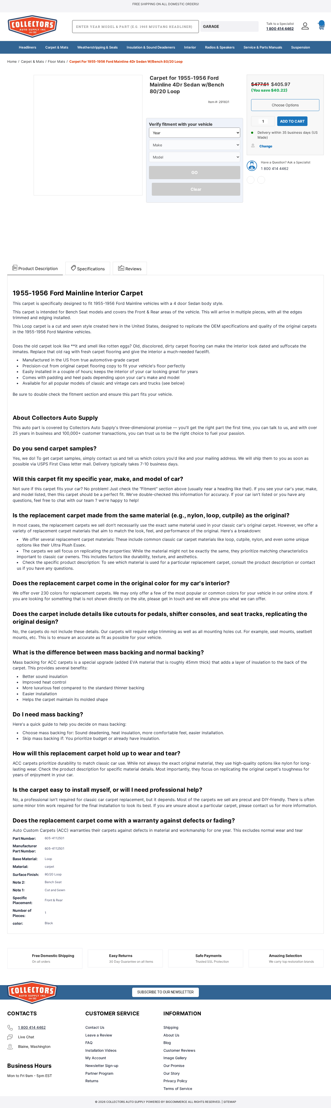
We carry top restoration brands (291, 961)
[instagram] (262, 1014)
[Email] (261, 180)
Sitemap (229, 1102)
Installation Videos (101, 1050)
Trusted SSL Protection (212, 961)
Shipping (170, 1027)
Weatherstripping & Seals (97, 47)
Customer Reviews (179, 1050)
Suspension (300, 47)
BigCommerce (176, 1102)
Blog (167, 1042)
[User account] (305, 26)
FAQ (89, 1042)
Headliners (27, 47)
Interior (190, 47)
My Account (95, 1058)
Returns (92, 1081)
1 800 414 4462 (274, 168)
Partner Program (99, 1073)
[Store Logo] (32, 992)
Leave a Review (98, 1035)
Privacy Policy (175, 1081)
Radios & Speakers (220, 47)
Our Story (171, 1073)
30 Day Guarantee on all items (131, 961)
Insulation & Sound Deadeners (151, 47)
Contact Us (94, 1027)
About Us (171, 1035)
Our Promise (173, 1065)
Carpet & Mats (56, 47)
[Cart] (319, 26)
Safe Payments (208, 955)
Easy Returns (120, 955)
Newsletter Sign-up (101, 1065)
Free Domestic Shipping (53, 955)
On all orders (41, 961)
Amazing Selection (285, 955)
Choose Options (285, 105)
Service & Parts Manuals (263, 47)
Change (265, 146)
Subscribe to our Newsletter (165, 992)
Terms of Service (177, 1088)
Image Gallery (175, 1058)
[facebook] (250, 180)
